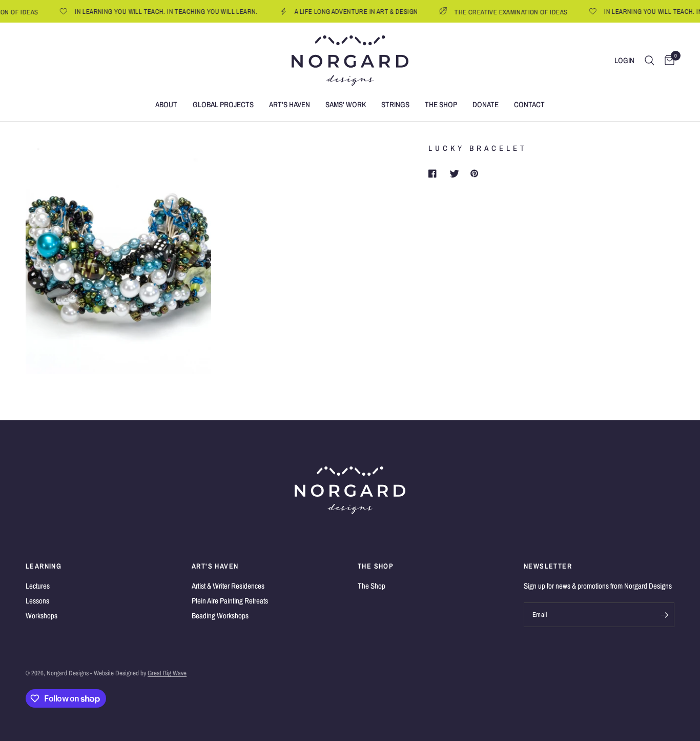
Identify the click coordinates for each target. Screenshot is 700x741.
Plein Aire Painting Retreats (230, 600)
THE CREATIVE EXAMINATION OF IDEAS (503, 11)
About (166, 104)
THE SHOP (376, 566)
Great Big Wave (167, 673)
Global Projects (223, 104)
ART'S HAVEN (215, 566)
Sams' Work (345, 104)
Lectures (38, 585)
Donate (485, 104)
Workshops (41, 615)
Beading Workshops (220, 615)
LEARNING (43, 566)
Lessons (37, 600)
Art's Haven (289, 104)
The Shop (441, 104)
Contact (529, 104)
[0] (667, 60)
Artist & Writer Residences (228, 585)
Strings (395, 104)
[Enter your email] (664, 614)
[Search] (650, 60)
